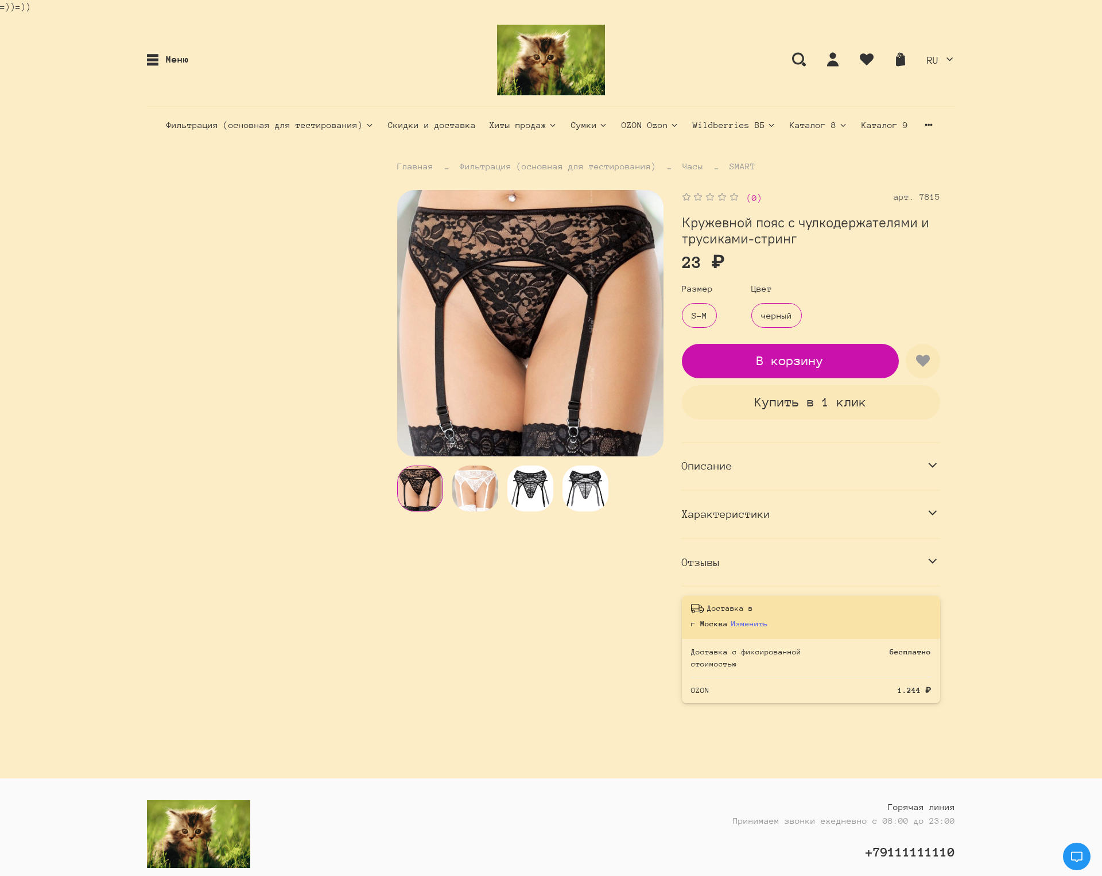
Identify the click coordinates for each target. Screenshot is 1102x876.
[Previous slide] (415, 323)
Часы (692, 166)
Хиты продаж (518, 125)
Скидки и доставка (432, 125)
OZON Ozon (645, 125)
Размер (697, 288)
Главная (415, 166)
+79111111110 (910, 852)
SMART (742, 166)
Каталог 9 (885, 125)
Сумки (584, 125)
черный (776, 315)
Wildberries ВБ (729, 125)
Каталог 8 (813, 125)
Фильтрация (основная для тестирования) (264, 125)
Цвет (761, 288)
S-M (699, 315)
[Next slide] (645, 323)
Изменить (749, 623)
